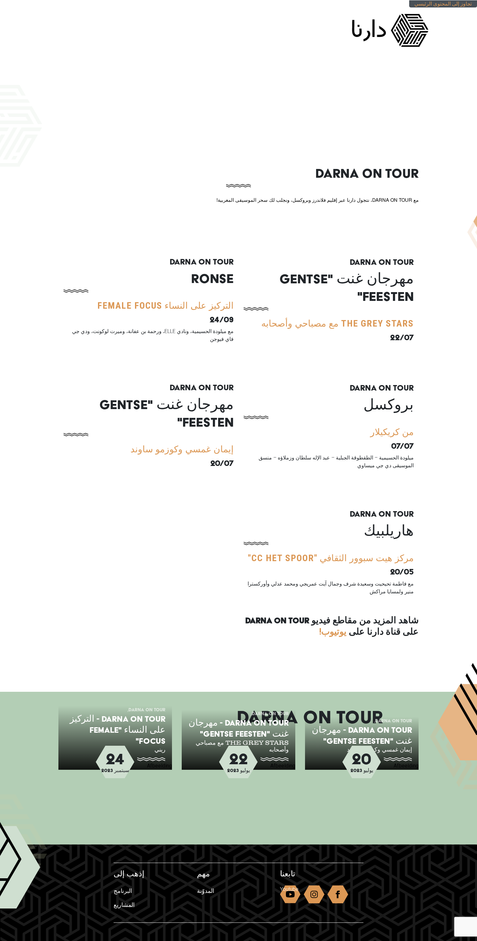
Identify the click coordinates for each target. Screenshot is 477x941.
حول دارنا (127, 14)
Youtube (289, 889)
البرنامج (196, 26)
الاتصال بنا (100, 26)
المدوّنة (164, 26)
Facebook (337, 895)
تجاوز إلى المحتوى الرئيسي (443, 4)
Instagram (314, 895)
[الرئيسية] (383, 27)
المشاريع (131, 26)
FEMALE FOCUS (129, 305)
